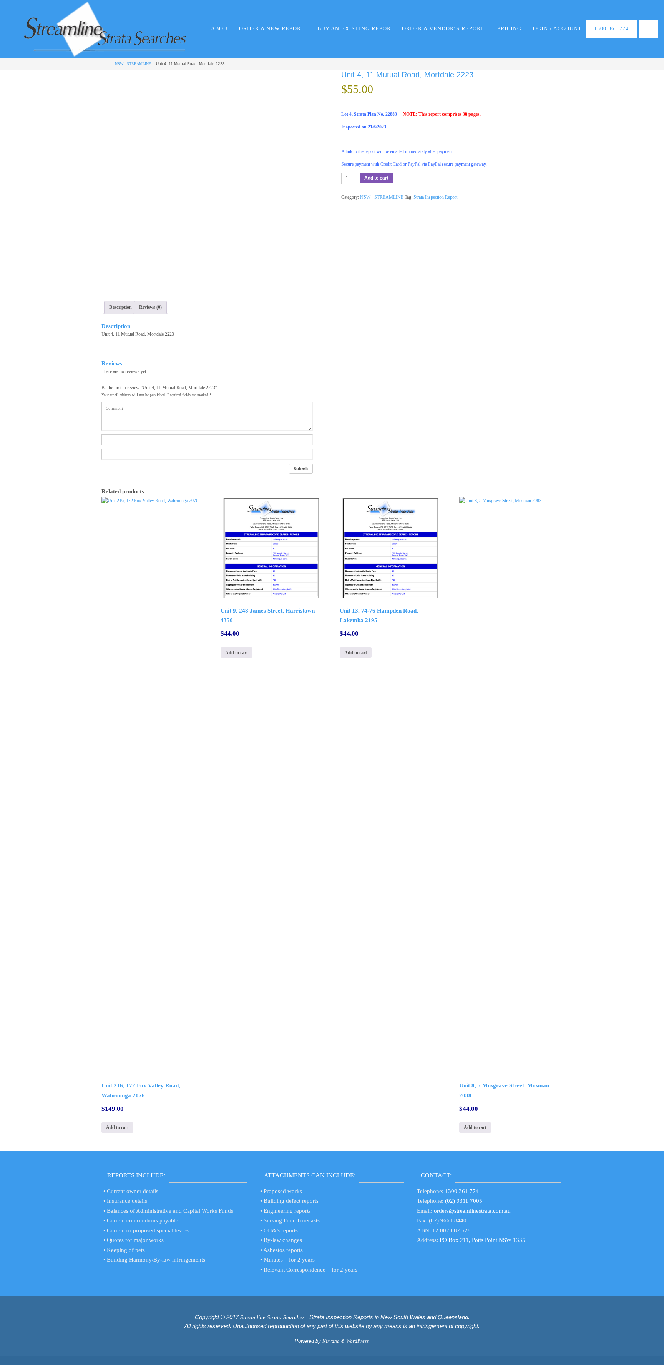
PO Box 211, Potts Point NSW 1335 (482, 1240)
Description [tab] (120, 307)
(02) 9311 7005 (463, 1201)
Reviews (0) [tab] (150, 307)
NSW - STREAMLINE (133, 64)
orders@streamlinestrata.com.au (472, 1211)
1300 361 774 (462, 1191)
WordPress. (358, 1341)
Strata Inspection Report (435, 197)
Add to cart (376, 178)
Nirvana (331, 1341)
